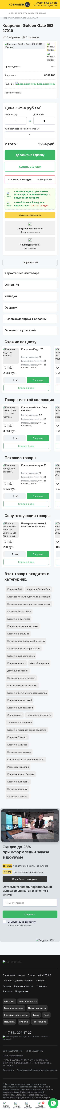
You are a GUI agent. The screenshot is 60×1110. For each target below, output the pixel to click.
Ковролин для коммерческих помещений (29, 604)
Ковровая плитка (28, 1001)
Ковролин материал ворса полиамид (26, 730)
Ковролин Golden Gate (38, 589)
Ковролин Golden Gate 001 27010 (34, 409)
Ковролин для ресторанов (21, 656)
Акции (21, 975)
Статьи (31, 975)
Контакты (7, 991)
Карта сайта (8, 1070)
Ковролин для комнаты (39, 715)
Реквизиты (42, 986)
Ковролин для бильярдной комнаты (26, 641)
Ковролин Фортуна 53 (33, 465)
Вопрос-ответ (22, 991)
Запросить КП (30, 262)
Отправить (30, 914)
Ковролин (9, 1001)
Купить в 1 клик (26, 388)
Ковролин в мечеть (17, 796)
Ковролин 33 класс (17, 737)
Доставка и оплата (23, 986)
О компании (9, 975)
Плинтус (23, 1021)
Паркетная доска (37, 1008)
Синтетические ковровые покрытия (25, 759)
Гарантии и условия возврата (18, 980)
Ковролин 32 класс (17, 744)
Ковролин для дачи (17, 789)
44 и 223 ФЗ (44, 975)
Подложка (9, 1021)
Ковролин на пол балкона (20, 774)
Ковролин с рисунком (18, 619)
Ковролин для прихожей (20, 707)
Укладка (7, 986)
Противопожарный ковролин (22, 685)
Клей (46, 1015)
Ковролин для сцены (18, 781)
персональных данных (19, 925)
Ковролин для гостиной (19, 700)
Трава (36, 1015)
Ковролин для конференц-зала (23, 648)
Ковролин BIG (14, 589)
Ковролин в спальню (18, 633)
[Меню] (4, 4)
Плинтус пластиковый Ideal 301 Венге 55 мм (34, 525)
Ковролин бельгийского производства (27, 693)
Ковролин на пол (16, 663)
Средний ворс (14, 715)
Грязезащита (39, 1021)
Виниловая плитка (13, 1008)
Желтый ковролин (39, 663)
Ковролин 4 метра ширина (21, 678)
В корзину (38, 380)
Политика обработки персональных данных (37, 1070)
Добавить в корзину (30, 155)
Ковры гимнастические (16, 1015)
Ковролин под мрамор (19, 752)
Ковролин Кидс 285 (32, 349)
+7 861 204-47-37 (46, 3)
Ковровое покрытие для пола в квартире (28, 596)
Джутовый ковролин (17, 670)
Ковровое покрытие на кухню (22, 626)
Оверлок (40, 980)
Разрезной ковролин (18, 767)
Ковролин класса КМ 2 (19, 611)
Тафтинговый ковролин (19, 722)
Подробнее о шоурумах (24, 879)
